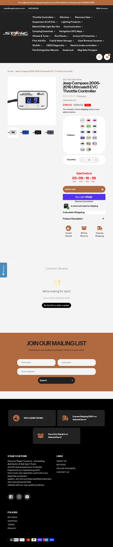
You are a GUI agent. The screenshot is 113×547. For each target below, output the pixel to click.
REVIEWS (61, 464)
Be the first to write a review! (56, 305)
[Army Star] (88, 149)
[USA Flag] (94, 143)
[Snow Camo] (82, 149)
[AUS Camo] (88, 143)
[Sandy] (88, 138)
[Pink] (94, 120)
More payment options (84, 201)
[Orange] (82, 126)
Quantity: (71, 159)
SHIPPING (12, 521)
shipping (84, 109)
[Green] (88, 126)
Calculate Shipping (74, 212)
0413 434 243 (33, 8)
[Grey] (94, 126)
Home (10, 71)
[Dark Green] (82, 143)
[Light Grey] (94, 138)
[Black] (88, 132)
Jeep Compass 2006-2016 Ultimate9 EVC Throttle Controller (44, 71)
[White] (82, 120)
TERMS (11, 524)
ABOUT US (61, 461)
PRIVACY (12, 528)
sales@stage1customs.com (14, 8)
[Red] (88, 120)
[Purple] (82, 138)
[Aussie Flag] (94, 132)
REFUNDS (12, 517)
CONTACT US (63, 472)
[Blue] (82, 132)
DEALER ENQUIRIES (66, 468)
